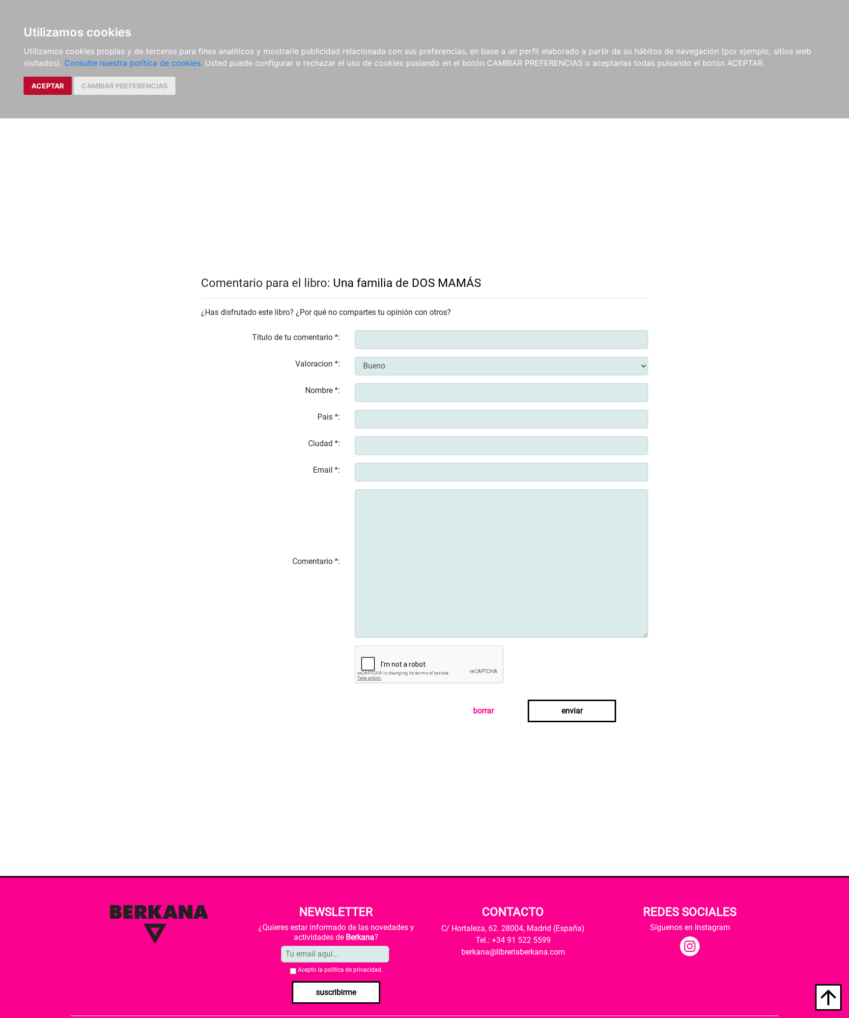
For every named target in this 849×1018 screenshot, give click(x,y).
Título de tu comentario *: (296, 337)
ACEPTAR (47, 86)
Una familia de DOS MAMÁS (407, 283)
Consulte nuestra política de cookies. (133, 63)
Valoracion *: (317, 363)
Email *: (326, 470)
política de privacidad (352, 969)
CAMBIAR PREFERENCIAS (125, 86)
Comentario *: (316, 561)
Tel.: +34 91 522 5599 (513, 940)
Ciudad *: (324, 443)
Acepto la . (340, 969)
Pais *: (328, 417)
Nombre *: (322, 390)
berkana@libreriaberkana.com (513, 952)
